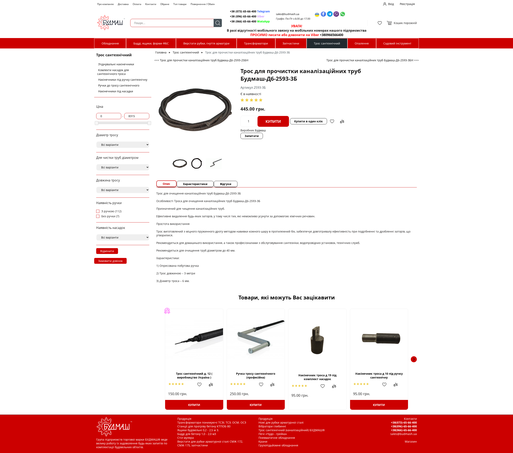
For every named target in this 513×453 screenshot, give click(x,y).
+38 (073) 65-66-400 (250, 11)
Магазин (411, 441)
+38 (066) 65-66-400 (250, 21)
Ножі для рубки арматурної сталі (281, 422)
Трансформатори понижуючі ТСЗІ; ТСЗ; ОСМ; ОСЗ (211, 422)
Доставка (123, 4)
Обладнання (110, 43)
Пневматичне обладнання (277, 438)
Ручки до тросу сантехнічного (118, 85)
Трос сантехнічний (327, 43)
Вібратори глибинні (272, 426)
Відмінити (107, 251)
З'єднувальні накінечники (116, 64)
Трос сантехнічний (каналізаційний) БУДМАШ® (292, 430)
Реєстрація (407, 4)
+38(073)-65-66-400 (404, 422)
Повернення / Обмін (203, 4)
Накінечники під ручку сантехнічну (122, 80)
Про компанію (105, 4)
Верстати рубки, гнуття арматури (206, 43)
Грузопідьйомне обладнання (278, 445)
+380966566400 (331, 35)
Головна (161, 52)
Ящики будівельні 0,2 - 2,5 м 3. (198, 430)
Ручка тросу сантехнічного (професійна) (255, 375)
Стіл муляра (185, 438)
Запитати (252, 136)
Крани (263, 441)
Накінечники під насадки (115, 91)
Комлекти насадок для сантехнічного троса (113, 72)
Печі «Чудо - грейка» (273, 434)
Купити (273, 121)
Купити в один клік (308, 121)
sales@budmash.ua (287, 14)
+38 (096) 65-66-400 (247, 16)
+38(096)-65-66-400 (404, 426)
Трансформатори (256, 43)
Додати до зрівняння (342, 121)
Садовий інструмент (397, 43)
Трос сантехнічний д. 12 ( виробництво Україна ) (194, 375)
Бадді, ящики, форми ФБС (151, 43)
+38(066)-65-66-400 (404, 430)
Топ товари (180, 4)
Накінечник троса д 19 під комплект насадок (317, 377)
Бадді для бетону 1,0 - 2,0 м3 (196, 434)
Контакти (150, 4)
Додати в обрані (332, 121)
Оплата (137, 4)
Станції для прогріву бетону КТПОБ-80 (203, 426)
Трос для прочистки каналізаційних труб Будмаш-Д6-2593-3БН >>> (372, 60)
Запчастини (291, 43)
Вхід (391, 4)
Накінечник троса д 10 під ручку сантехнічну (379, 375)
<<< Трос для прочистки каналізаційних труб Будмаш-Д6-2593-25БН (201, 60)
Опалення (362, 43)
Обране (164, 4)
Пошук (218, 23)
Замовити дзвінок (110, 261)
